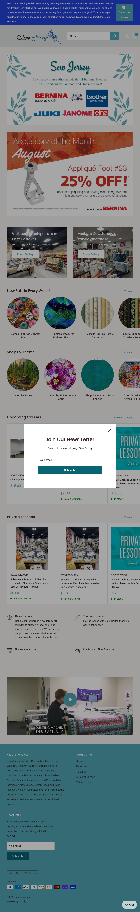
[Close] (109, 430)
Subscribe (70, 470)
